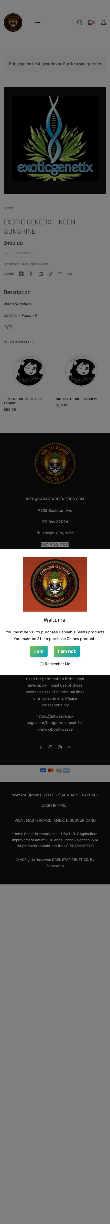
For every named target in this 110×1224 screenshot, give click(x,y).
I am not (67, 651)
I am (38, 651)
